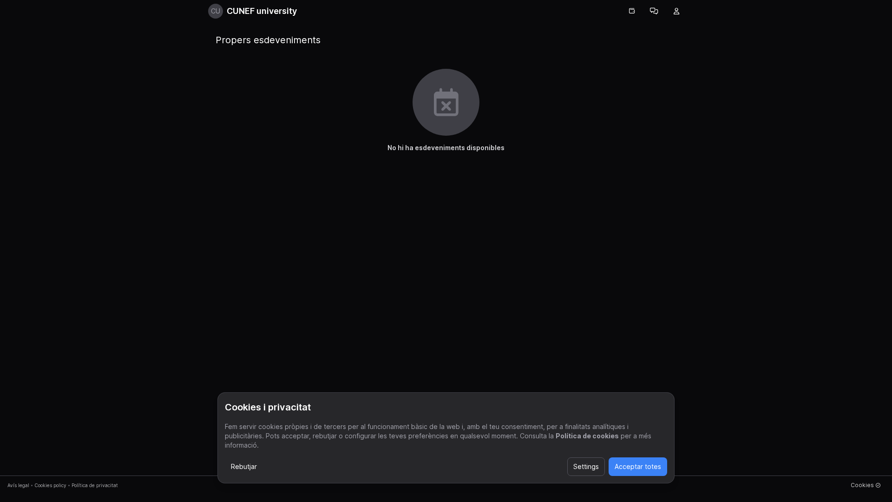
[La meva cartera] (631, 11)
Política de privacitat (95, 485)
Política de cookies (587, 436)
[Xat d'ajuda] (654, 11)
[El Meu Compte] (676, 11)
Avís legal (18, 485)
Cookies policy (50, 485)
